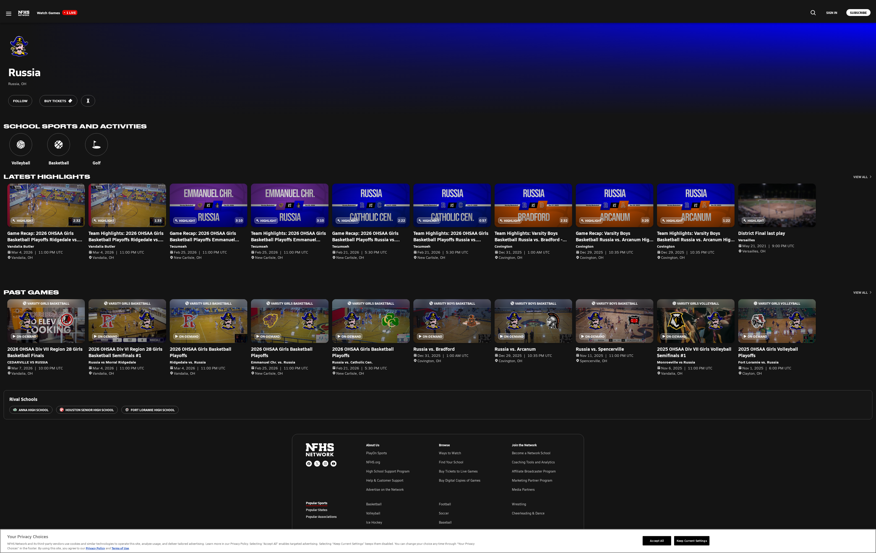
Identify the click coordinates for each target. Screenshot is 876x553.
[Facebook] (309, 464)
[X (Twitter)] (317, 464)
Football (445, 504)
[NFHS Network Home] (24, 13)
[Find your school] (813, 12)
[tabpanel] (468, 513)
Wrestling (519, 504)
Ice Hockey (374, 522)
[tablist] (329, 509)
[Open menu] (9, 14)
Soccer (444, 513)
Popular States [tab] (316, 509)
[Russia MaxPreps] (88, 100)
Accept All (657, 540)
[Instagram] (325, 464)
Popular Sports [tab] (316, 502)
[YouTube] (333, 464)
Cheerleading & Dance (528, 513)
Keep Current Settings (692, 540)
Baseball (445, 522)
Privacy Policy (95, 548)
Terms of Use (120, 548)
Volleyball (373, 513)
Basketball (374, 504)
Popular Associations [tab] (321, 516)
